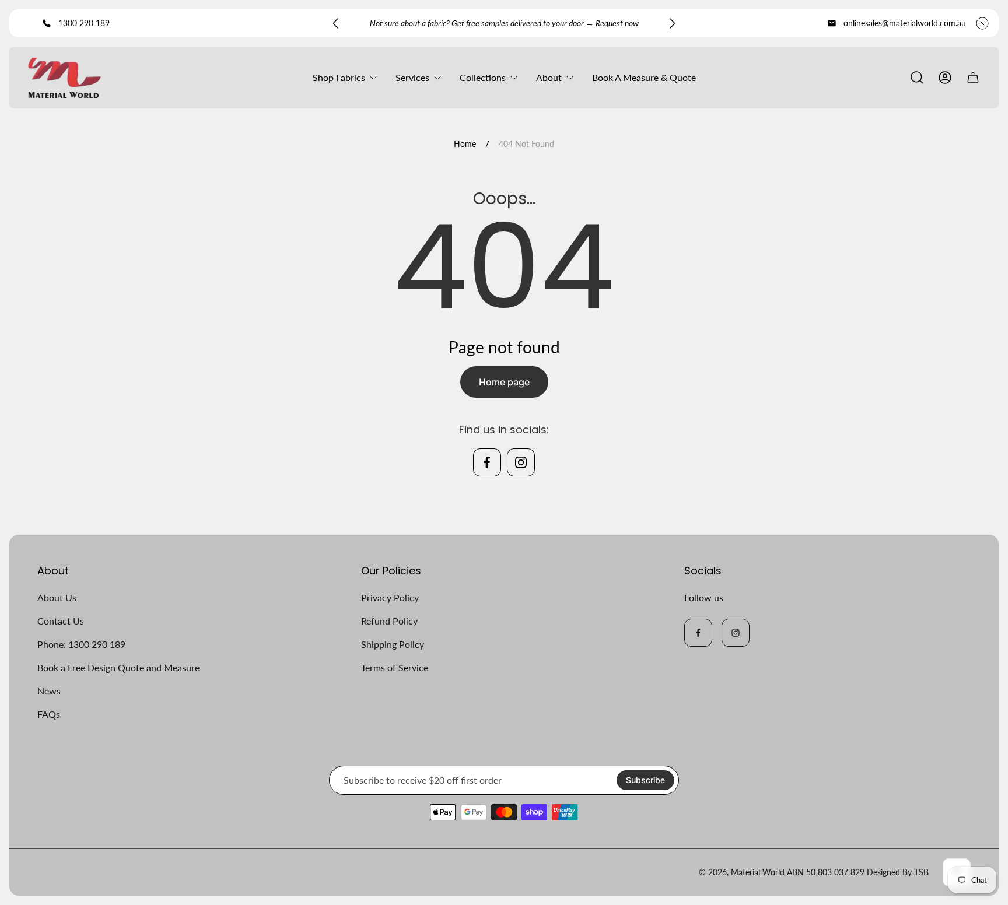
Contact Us (60, 620)
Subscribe (645, 780)
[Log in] (945, 77)
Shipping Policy (392, 644)
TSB (921, 872)
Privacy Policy (390, 597)
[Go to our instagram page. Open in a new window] (521, 462)
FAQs (48, 714)
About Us (56, 597)
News (49, 690)
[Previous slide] (336, 23)
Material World (758, 872)
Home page (504, 382)
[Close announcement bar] (982, 23)
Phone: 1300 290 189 (81, 644)
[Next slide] (672, 23)
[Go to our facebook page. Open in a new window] (487, 462)
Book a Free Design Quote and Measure (118, 667)
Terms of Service (394, 667)
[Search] (917, 77)
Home (465, 144)
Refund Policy (389, 620)
